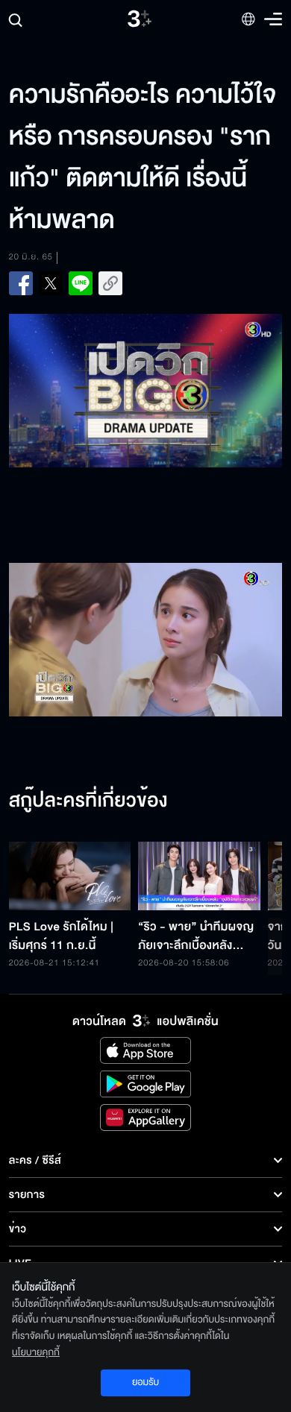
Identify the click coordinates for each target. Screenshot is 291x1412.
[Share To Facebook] (21, 283)
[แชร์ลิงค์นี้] (110, 283)
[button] (77, 639)
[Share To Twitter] (51, 283)
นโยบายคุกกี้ (36, 1352)
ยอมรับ (145, 1382)
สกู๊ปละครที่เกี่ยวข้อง (88, 801)
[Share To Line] (81, 283)
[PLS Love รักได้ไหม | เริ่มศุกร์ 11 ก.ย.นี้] (70, 876)
